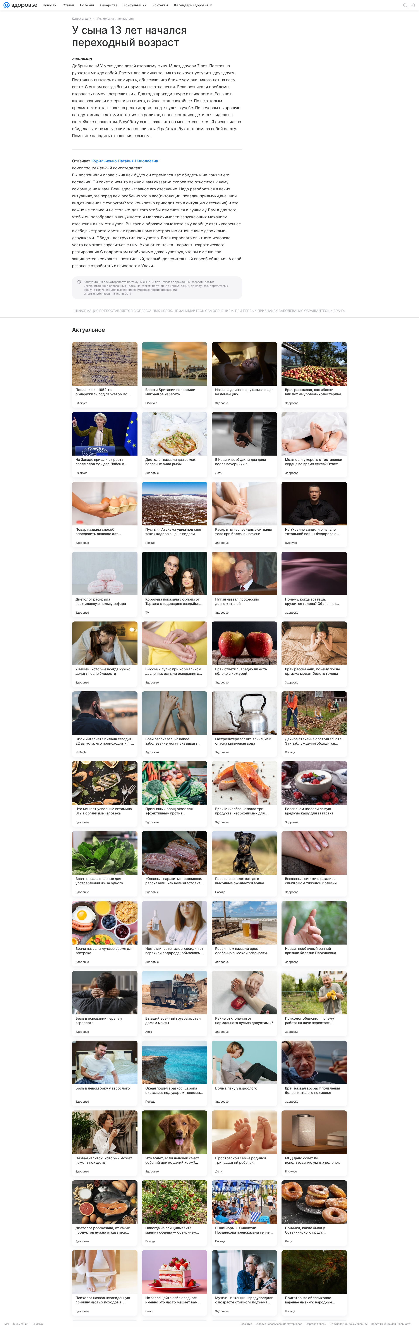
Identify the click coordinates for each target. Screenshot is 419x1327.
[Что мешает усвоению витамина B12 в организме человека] (104, 794)
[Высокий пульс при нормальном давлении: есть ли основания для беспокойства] (174, 654)
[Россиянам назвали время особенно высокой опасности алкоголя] (244, 933)
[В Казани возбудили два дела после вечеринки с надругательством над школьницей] (244, 444)
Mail (7, 1323)
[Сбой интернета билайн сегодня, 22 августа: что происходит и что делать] (104, 724)
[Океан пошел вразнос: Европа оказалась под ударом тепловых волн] (174, 1073)
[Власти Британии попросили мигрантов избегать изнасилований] (174, 375)
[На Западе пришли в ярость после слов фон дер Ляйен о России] (104, 444)
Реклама (37, 1323)
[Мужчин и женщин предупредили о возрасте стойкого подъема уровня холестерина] (244, 1283)
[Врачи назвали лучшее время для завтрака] (104, 933)
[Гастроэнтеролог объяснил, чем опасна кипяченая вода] (244, 724)
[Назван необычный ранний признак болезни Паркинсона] (314, 933)
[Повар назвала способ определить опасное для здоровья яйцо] (104, 514)
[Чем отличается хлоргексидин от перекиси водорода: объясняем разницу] (174, 933)
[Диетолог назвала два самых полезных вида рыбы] (174, 444)
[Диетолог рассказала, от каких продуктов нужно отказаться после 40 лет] (104, 1213)
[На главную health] (24, 5)
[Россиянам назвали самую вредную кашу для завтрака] (314, 794)
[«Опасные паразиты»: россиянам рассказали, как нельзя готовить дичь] (174, 864)
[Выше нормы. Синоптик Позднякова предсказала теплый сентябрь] (244, 1213)
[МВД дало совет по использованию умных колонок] (314, 1143)
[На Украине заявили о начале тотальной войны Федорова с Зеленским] (314, 514)
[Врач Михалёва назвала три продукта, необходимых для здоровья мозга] (244, 794)
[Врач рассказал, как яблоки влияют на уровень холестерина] (314, 375)
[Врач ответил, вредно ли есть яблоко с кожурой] (244, 654)
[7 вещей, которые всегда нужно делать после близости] (104, 654)
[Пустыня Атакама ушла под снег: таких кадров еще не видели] (174, 514)
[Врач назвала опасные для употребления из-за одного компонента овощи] (104, 864)
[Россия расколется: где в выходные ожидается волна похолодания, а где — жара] (244, 864)
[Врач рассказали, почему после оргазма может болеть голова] (314, 654)
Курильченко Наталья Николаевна (125, 161)
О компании (20, 1323)
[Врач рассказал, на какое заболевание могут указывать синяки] (174, 724)
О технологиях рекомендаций (348, 1323)
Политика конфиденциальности (391, 1323)
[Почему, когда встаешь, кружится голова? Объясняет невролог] (314, 584)
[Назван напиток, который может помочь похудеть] (104, 1143)
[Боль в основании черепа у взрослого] (104, 1003)
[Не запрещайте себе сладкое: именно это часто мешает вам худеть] (174, 1283)
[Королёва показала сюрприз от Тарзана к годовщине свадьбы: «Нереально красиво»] (174, 584)
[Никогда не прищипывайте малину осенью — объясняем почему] (174, 1213)
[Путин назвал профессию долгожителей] (244, 584)
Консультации (81, 18)
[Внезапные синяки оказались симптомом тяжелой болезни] (314, 864)
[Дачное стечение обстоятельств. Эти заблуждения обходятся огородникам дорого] (314, 724)
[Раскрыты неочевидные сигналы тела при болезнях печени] (244, 514)
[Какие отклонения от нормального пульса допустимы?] (244, 1003)
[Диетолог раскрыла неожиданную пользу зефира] (104, 584)
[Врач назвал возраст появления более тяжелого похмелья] (314, 1073)
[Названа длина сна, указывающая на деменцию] (244, 375)
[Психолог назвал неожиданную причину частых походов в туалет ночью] (104, 1283)
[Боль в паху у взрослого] (244, 1073)
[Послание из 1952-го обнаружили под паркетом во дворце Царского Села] (104, 375)
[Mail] (6, 5)
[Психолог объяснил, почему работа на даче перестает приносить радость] (314, 1003)
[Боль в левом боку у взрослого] (104, 1073)
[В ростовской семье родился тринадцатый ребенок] (244, 1143)
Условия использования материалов (279, 1323)
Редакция (246, 1323)
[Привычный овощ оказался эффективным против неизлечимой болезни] (174, 794)
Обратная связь (316, 1323)
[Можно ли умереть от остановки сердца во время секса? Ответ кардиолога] (314, 444)
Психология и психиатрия (115, 18)
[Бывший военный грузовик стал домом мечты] (174, 1003)
